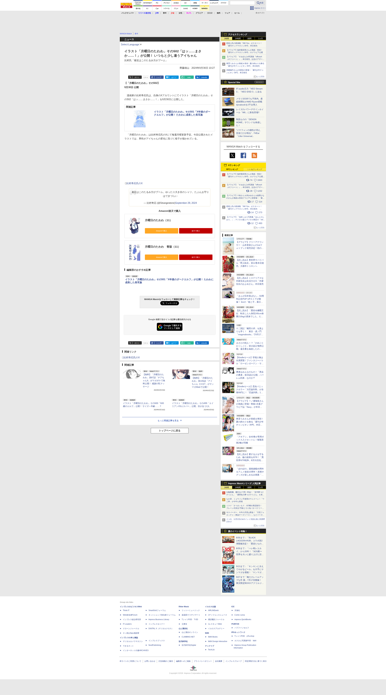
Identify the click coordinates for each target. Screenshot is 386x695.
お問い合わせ (149, 661)
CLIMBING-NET (188, 637)
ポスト (136, 77)
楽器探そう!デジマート (191, 615)
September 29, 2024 (186, 203)
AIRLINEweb (213, 610)
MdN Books (213, 637)
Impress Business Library (159, 619)
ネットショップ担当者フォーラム (162, 615)
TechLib (211, 650)
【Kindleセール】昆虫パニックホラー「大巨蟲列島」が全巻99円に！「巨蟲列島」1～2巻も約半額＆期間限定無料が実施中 (250, 392)
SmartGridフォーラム (157, 610)
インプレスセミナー (157, 624)
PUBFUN (235, 624)
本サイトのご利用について (130, 661)
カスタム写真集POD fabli (245, 641)
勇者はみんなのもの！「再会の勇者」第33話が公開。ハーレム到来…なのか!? (250, 375)
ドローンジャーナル (131, 628)
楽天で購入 (196, 231)
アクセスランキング (237, 34)
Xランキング (234, 165)
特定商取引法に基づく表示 (256, 661)
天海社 (237, 610)
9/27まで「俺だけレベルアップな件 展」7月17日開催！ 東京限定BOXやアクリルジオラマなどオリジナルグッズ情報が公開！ (250, 583)
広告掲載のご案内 (165, 661)
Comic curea (239, 615)
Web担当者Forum (130, 615)
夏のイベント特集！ (237, 531)
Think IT (126, 610)
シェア (158, 77)
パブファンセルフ (241, 628)
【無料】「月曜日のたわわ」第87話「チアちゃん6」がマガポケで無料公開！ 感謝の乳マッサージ (154, 380)
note (189, 77)
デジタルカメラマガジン (133, 641)
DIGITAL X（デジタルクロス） (161, 628)
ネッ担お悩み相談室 (131, 633)
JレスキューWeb (215, 624)
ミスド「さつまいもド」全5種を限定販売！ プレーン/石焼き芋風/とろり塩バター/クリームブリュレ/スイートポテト (245, 508)
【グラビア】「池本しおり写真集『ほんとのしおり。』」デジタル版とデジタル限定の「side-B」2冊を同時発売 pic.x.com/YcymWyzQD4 (245, 219)
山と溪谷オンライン (190, 632)
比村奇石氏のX (135, 183)
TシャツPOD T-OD (190, 619)
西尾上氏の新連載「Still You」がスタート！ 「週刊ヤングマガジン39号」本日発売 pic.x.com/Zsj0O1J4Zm (244, 209)
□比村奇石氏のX (131, 357)
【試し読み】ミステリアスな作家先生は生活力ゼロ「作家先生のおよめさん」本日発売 (250, 281)
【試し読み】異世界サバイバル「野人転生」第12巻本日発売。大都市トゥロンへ (250, 263)
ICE (232, 607)
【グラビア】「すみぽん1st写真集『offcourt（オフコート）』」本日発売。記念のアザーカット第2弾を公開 (245, 59)
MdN (207, 633)
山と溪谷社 (183, 628)
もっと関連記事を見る (168, 420)
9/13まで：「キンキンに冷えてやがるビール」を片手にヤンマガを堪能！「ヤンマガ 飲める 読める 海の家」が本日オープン (250, 572)
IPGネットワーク (238, 632)
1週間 (249, 38)
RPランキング (232, 169)
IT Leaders (127, 624)
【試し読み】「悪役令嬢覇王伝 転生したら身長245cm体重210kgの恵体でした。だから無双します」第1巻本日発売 (250, 316)
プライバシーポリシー (203, 661)
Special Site (234, 82)
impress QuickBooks (242, 619)
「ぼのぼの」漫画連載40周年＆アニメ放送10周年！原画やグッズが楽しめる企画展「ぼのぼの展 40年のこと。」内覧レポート (250, 475)
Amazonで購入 (161, 231)
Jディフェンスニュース (217, 615)
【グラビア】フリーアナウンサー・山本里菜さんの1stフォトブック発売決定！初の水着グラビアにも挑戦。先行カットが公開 (250, 248)
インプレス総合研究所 (132, 619)
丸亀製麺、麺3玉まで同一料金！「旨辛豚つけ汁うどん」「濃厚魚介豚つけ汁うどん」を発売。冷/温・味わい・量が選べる (245, 494)
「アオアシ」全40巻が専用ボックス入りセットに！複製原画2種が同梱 (250, 439)
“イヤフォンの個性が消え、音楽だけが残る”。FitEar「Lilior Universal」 (249, 133)
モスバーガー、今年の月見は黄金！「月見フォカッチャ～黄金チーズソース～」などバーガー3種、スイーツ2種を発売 (245, 515)
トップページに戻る (169, 430)
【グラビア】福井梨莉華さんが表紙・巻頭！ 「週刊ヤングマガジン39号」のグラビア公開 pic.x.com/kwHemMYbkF (245, 176)
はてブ (173, 77)
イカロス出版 (210, 607)
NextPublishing (155, 645)
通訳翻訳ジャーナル (216, 619)
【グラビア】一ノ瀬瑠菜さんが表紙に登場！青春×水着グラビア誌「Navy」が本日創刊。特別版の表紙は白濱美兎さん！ (250, 407)
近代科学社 (183, 641)
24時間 (238, 38)
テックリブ (209, 646)
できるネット (128, 646)
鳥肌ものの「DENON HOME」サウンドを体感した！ (248, 122)
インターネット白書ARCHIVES (136, 650)
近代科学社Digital (189, 645)
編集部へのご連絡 (183, 661)
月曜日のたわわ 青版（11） (162, 246)
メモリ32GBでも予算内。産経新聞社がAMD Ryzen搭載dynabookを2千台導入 (249, 101)
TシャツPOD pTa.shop (244, 636)
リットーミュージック (191, 610)
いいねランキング (255, 169)
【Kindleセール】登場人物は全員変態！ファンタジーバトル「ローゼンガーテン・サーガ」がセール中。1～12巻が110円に (250, 363)
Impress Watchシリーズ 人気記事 (244, 483)
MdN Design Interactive (217, 641)
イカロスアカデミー (216, 628)
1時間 (226, 38)
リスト (145, 77)
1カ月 (260, 38)
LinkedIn (204, 77)
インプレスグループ (233, 661)
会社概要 (218, 661)
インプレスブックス (157, 641)
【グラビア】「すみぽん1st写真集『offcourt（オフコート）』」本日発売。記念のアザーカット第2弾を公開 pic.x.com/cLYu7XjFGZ (245, 187)
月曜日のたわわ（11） (158, 220)
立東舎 (184, 624)
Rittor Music (184, 607)
